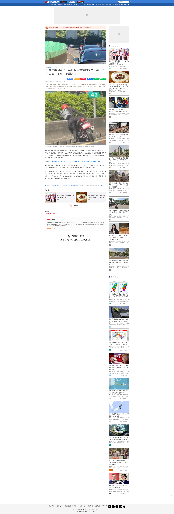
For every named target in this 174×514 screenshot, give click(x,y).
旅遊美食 (98, 5)
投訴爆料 (90, 506)
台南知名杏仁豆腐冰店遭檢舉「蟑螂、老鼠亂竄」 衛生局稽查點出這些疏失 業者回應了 (118, 86)
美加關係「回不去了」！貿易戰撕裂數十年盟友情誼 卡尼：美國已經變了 (118, 368)
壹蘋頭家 (117, 5)
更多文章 (56, 228)
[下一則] (105, 190)
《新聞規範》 (65, 185)
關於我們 (51, 506)
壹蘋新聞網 (48, 67)
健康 (122, 5)
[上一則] (102, 190)
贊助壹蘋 (76, 79)
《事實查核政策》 (75, 185)
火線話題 (75, 5)
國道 (51, 213)
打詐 (107, 5)
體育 (64, 5)
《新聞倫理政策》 (55, 185)
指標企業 (111, 5)
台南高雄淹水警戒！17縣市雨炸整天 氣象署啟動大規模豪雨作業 (118, 296)
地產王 (93, 5)
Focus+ (81, 5)
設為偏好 (70, 79)
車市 (103, 5)
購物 (125, 5)
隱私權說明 (67, 506)
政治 (48, 5)
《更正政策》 (100, 185)
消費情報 (97, 506)
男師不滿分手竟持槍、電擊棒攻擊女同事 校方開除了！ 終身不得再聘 (119, 262)
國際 (55, 5)
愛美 (85, 5)
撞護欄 (55, 213)
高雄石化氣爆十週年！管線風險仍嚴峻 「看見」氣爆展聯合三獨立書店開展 (118, 185)
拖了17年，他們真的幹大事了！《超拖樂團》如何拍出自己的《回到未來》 (118, 462)
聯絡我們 (59, 506)
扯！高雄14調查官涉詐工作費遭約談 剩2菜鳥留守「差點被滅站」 (118, 160)
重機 (47, 213)
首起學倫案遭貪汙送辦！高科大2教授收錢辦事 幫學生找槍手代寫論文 (119, 212)
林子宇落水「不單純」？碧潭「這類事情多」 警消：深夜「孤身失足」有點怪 (77, 161)
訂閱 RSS (50, 228)
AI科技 (89, 5)
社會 (52, 5)
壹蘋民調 (69, 5)
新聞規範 (74, 506)
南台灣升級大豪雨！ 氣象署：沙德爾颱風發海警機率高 (65, 27)
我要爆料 (83, 79)
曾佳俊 (58, 81)
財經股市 (60, 5)
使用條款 (82, 506)
